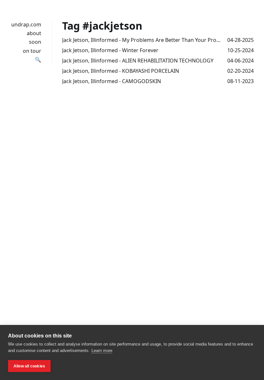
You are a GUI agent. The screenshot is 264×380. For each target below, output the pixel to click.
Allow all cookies (29, 366)
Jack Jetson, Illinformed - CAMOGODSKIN (111, 81)
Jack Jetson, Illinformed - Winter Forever (110, 50)
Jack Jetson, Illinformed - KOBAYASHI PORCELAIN (120, 70)
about (34, 33)
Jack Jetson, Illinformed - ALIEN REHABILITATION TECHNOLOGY (137, 60)
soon (35, 41)
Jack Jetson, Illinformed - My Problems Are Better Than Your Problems (142, 39)
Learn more (101, 350)
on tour (32, 50)
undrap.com (26, 24)
